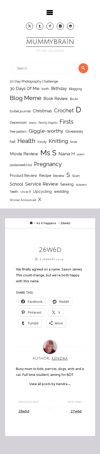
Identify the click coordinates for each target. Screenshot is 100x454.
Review (58, 176)
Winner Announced (23, 200)
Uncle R (25, 192)
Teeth (14, 192)
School (16, 184)
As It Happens (46, 223)
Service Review (41, 184)
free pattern (18, 131)
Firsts (66, 122)
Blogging (75, 89)
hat (12, 141)
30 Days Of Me (24, 88)
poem (81, 154)
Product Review (23, 175)
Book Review (55, 98)
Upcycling (42, 191)
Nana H (66, 153)
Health (26, 141)
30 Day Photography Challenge (34, 81)
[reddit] (70, 26)
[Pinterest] (50, 26)
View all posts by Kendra (50, 384)
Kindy (42, 142)
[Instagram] (60, 26)
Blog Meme (25, 97)
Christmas (42, 110)
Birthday (59, 88)
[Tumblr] (39, 26)
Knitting (58, 141)
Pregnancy (48, 164)
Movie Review (24, 153)
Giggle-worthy (46, 131)
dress (32, 122)
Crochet (64, 110)
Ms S (48, 152)
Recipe (45, 175)
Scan (76, 176)
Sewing (67, 184)
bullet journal (20, 111)
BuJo (74, 99)
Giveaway (74, 131)
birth (45, 89)
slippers (81, 184)
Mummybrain (50, 42)
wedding (61, 191)
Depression (18, 122)
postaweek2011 (21, 165)
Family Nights (47, 122)
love (73, 142)
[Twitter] (29, 26)
